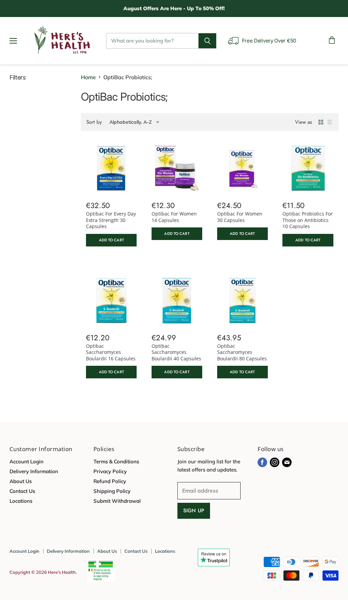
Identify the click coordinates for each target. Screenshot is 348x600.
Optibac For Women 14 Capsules (174, 216)
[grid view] (320, 122)
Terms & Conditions (116, 461)
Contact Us (22, 491)
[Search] (207, 41)
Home (88, 77)
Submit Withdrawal (117, 501)
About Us (21, 481)
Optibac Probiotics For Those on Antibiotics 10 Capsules (307, 219)
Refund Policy (109, 481)
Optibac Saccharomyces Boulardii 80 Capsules (242, 352)
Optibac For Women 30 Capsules (239, 216)
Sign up (193, 510)
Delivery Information (34, 471)
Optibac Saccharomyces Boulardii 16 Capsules (111, 352)
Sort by (94, 122)
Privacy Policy (110, 471)
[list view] (329, 122)
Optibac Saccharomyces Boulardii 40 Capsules (176, 352)
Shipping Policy (111, 491)
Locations (21, 501)
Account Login (27, 461)
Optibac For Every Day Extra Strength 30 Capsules (111, 219)
